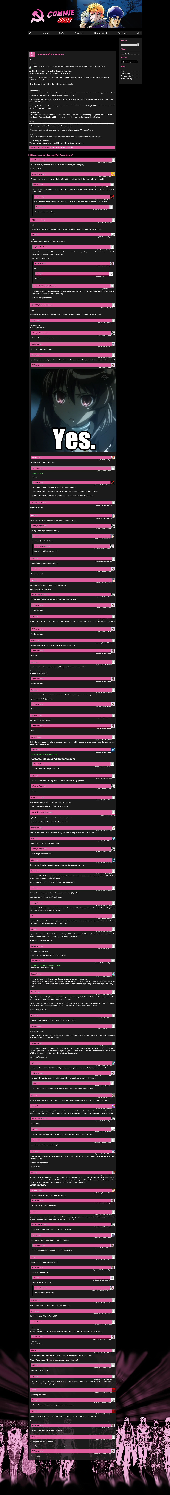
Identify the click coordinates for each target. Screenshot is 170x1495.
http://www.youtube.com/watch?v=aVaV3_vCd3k (95, 1113)
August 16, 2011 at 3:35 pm (104, 718)
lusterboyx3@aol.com (38, 1184)
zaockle (34, 457)
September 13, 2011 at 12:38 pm (102, 1324)
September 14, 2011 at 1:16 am (103, 1379)
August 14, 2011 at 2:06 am (103, 597)
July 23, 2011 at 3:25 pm (105, 162)
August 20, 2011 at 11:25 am (104, 918)
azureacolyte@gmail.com (39, 1163)
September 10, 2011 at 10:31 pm (102, 1270)
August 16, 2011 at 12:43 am (104, 664)
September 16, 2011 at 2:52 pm (102, 1453)
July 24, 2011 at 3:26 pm (102, 276)
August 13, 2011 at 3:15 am (102, 485)
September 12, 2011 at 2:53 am (103, 1302)
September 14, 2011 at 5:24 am (103, 1392)
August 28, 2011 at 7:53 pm (103, 1121)
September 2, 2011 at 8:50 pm (103, 1154)
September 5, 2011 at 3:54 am (102, 1248)
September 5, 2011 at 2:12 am (102, 1227)
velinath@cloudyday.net (38, 1010)
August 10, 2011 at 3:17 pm (104, 518)
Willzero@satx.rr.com (37, 1360)
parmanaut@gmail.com (38, 1057)
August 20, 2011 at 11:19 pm (103, 963)
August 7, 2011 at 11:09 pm (104, 505)
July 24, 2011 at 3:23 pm (103, 266)
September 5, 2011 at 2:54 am (102, 1237)
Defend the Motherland (57, 147)
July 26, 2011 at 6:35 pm (105, 323)
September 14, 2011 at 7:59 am (102, 1428)
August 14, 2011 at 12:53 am (104, 582)
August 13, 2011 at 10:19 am (104, 561)
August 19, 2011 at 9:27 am (104, 862)
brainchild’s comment (63, 126)
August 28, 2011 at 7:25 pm (104, 1108)
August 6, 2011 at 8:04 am (103, 470)
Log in (123, 71)
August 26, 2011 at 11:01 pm (104, 1065)
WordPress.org (126, 79)
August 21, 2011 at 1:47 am (104, 994)
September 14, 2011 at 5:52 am (102, 1402)
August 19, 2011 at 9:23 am (104, 841)
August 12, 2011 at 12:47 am (102, 548)
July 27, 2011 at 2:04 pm (104, 335)
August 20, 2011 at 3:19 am (104, 890)
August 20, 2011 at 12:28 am (104, 873)
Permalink (70, 147)
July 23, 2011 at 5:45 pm (104, 176)
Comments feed (127, 76)
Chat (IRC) (125, 53)
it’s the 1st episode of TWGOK (76, 99)
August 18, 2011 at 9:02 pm (104, 830)
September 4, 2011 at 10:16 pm (103, 1193)
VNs (139, 33)
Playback (79, 33)
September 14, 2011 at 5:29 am (103, 1413)
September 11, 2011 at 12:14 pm (101, 1290)
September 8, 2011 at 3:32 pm (102, 1142)
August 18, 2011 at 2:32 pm (102, 766)
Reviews (122, 33)
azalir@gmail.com (101, 621)
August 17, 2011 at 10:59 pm (104, 739)
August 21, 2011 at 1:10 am (104, 976)
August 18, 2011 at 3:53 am (103, 752)
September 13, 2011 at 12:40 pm (102, 1339)
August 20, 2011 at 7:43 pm (104, 931)
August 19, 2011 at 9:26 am (103, 851)
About (45, 33)
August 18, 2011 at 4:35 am (104, 778)
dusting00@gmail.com (63, 1305)
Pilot (32, 515)
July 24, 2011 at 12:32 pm (104, 237)
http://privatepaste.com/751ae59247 (42, 99)
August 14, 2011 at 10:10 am (104, 643)
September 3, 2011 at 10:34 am (103, 1175)
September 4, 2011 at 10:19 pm (102, 1203)
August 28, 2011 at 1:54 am (102, 1085)
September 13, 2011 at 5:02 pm (103, 1353)
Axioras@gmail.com (73, 893)
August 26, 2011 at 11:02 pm (103, 1075)
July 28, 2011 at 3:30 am (105, 346)
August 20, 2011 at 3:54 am (104, 905)
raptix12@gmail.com (45, 699)
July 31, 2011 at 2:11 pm (104, 460)
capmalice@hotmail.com (91, 984)
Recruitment (100, 33)
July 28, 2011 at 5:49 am (105, 357)
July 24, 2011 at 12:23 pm (104, 222)
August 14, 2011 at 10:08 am (101, 209)
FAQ (61, 33)
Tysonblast (34, 1190)
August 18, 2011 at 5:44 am (103, 788)
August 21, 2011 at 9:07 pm (104, 1028)
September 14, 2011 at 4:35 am (102, 1367)
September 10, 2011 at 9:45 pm (103, 1259)
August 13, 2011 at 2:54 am (102, 199)
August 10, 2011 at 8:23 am (102, 186)
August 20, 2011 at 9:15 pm (104, 948)
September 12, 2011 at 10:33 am (102, 1313)
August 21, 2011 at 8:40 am (104, 1018)
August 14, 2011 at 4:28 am (103, 571)
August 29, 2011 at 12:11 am (103, 1131)
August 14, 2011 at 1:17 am (104, 619)
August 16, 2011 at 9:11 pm (103, 706)
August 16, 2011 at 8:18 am (104, 692)
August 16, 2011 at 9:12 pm (103, 653)
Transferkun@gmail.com (39, 951)
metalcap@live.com (37, 1031)
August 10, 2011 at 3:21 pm (103, 528)
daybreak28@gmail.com (39, 673)
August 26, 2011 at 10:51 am (104, 1045)
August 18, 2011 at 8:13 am (104, 800)
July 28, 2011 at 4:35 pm (104, 367)
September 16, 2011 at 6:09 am (103, 1439)
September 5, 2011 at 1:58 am (103, 1214)
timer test (50, 66)
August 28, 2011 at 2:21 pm (104, 1097)
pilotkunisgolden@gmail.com (40, 589)
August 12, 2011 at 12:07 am (102, 538)
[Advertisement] (72, 43)
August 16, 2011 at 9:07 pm (103, 681)
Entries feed (125, 73)
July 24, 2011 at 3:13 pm (103, 249)
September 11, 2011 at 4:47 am (101, 1280)
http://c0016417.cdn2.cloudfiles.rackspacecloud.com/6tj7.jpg (53, 758)
